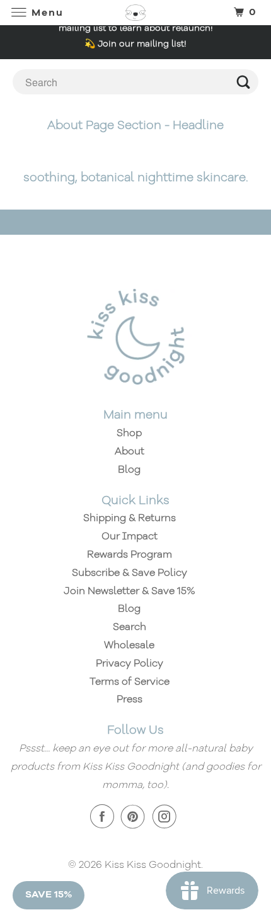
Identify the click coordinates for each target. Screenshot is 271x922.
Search (129, 627)
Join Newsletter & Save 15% (129, 592)
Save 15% (48, 895)
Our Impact (129, 537)
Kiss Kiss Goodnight (153, 865)
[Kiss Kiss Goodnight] (136, 12)
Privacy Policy (129, 664)
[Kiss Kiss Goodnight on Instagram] (167, 817)
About (129, 452)
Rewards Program (129, 555)
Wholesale (129, 646)
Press (129, 700)
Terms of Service (129, 682)
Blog (129, 470)
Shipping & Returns (129, 519)
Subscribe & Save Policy (129, 573)
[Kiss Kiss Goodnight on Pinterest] (135, 817)
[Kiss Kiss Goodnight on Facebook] (104, 817)
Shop (129, 434)
